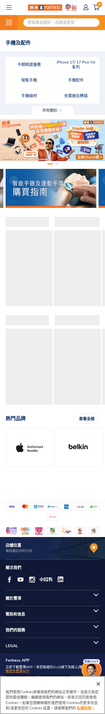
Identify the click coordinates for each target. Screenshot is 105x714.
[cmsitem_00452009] (51, 188)
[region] (52, 695)
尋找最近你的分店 (19, 551)
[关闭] (98, 684)
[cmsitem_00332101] (52, 140)
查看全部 (87, 418)
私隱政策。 (86, 708)
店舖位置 (13, 545)
